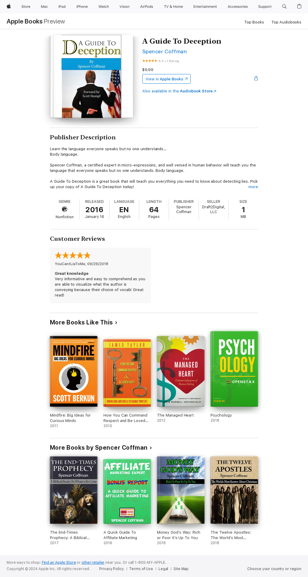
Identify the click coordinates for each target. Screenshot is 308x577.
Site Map (181, 569)
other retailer (93, 562)
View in (164, 79)
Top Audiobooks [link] (286, 22)
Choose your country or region (274, 569)
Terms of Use (141, 569)
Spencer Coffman (164, 51)
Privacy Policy (111, 569)
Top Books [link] (254, 22)
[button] (284, 6)
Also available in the (177, 91)
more (253, 187)
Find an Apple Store (59, 562)
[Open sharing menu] (256, 78)
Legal (163, 569)
